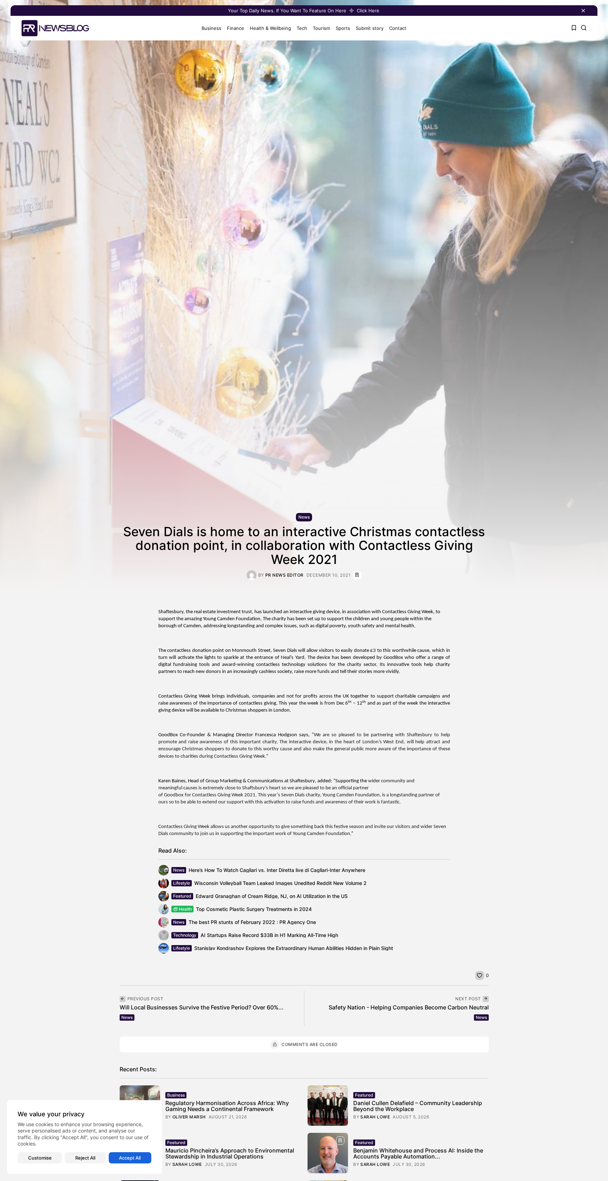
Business (211, 28)
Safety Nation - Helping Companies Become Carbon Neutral (409, 1007)
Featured (182, 896)
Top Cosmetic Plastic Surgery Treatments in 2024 (254, 909)
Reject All (85, 1158)
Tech (302, 28)
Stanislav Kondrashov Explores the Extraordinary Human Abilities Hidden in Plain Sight (293, 948)
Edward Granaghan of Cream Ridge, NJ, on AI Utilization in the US (272, 896)
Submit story (370, 28)
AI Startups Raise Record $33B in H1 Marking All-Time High (269, 935)
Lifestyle (181, 883)
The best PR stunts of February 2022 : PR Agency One (252, 922)
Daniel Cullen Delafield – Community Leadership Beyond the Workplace (417, 1106)
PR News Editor (284, 575)
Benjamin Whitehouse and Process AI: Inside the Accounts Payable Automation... (418, 1153)
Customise (40, 1158)
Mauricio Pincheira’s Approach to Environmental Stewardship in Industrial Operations (229, 1153)
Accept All (130, 1158)
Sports (343, 28)
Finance (235, 28)
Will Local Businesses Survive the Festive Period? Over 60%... (202, 1007)
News (304, 517)
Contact (397, 28)
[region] (84, 1137)
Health (185, 909)
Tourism (321, 28)
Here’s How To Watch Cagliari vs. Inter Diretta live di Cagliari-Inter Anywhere (277, 870)
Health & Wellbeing (270, 28)
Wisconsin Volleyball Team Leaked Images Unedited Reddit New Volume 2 (280, 883)
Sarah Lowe (375, 1117)
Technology (184, 935)
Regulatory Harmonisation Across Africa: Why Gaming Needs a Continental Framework (227, 1106)
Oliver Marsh (189, 1117)
